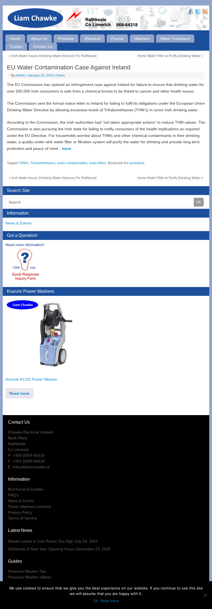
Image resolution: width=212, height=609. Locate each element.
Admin (20, 75)
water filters (97, 163)
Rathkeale (17, 444)
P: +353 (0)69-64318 (26, 455)
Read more (19, 393)
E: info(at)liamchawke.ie (29, 467)
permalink (136, 163)
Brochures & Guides (25, 489)
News (60, 75)
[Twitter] (196, 12)
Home (15, 38)
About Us (39, 38)
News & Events (19, 223)
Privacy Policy (20, 512)
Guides (16, 46)
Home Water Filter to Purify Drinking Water (170, 56)
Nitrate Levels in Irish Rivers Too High (40, 541)
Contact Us (42, 46)
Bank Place (18, 438)
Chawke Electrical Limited (30, 432)
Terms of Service (22, 518)
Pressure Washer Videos (29, 577)
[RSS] (204, 12)
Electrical (92, 38)
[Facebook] (189, 12)
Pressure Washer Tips (27, 571)
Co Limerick (18, 449)
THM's (23, 163)
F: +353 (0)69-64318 (26, 461)
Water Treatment (175, 38)
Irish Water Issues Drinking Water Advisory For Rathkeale (53, 56)
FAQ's (13, 495)
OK (95, 601)
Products (66, 38)
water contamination (72, 163)
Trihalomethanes (42, 163)
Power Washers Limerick (29, 506)
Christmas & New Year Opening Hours (41, 549)
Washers (142, 38)
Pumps (117, 38)
